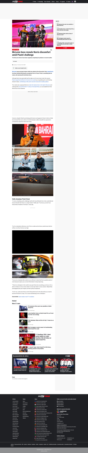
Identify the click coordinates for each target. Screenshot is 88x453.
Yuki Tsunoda (15, 431)
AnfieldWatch (69, 439)
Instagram (41, 444)
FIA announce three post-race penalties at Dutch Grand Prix (65, 25)
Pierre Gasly (15, 409)
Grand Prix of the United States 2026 (43, 431)
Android (45, 444)
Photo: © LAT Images (16, 46)
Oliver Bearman (15, 423)
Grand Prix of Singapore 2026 (41, 429)
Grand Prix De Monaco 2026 (41, 411)
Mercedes (24, 413)
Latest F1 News (16, 49)
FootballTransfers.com (61, 438)
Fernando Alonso (16, 426)
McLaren (14, 71)
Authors (12, 444)
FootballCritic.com (70, 438)
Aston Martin (25, 402)
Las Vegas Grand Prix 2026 (41, 436)
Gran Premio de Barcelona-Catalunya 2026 (44, 413)
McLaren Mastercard (27, 411)
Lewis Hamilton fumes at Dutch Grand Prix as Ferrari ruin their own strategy (65, 29)
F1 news (65, 48)
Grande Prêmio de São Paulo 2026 (42, 434)
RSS (22, 444)
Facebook (33, 444)
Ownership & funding (68, 444)
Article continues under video (33, 91)
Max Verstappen (16, 414)
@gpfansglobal (61, 402)
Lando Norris (50, 71)
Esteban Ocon (15, 424)
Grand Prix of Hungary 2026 (41, 419)
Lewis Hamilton (15, 401)
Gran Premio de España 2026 (41, 424)
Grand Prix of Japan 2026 (41, 404)
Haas (24, 409)
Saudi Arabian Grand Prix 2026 (42, 406)
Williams (24, 418)
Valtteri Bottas (15, 436)
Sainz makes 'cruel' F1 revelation (26, 296)
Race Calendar (47, 1)
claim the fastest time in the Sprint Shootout (39, 85)
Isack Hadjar (15, 411)
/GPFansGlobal (61, 406)
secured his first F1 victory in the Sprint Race (29, 86)
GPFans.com (59, 439)
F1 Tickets (68, 1)
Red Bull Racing (25, 416)
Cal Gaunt (15, 61)
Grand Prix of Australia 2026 (41, 401)
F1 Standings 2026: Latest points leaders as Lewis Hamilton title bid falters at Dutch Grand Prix (65, 44)
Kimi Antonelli (15, 419)
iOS (47, 444)
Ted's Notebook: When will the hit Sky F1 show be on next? (65, 34)
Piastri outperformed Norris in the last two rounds (23, 80)
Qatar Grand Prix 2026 (40, 438)
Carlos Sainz (15, 418)
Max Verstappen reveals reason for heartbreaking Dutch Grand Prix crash (64, 39)
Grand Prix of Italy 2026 (40, 423)
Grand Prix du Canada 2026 (41, 409)
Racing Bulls (25, 414)
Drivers (53, 1)
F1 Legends (62, 1)
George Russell (15, 421)
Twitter (37, 444)
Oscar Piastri (15, 406)
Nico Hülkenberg (16, 434)
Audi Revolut (25, 404)
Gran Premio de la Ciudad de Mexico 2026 (44, 433)
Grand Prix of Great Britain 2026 (42, 416)
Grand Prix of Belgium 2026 (41, 418)
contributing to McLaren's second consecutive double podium (34, 81)
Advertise (29, 444)
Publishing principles (53, 444)
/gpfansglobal (60, 401)
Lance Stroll (15, 428)
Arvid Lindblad (15, 429)
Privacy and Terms (17, 444)
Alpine (24, 401)
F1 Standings (40, 1)
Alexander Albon (16, 416)
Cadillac (24, 406)
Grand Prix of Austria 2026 (41, 414)
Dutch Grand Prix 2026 (40, 421)
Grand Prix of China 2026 (41, 402)
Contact (25, 444)
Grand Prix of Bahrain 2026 (41, 428)
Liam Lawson (15, 413)
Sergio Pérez (15, 438)
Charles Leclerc (15, 402)
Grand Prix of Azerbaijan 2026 (41, 426)
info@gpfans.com (60, 423)
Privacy (12, 445)
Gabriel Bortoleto (16, 433)
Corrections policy (60, 444)
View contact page (60, 432)
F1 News (34, 1)
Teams (57, 1)
